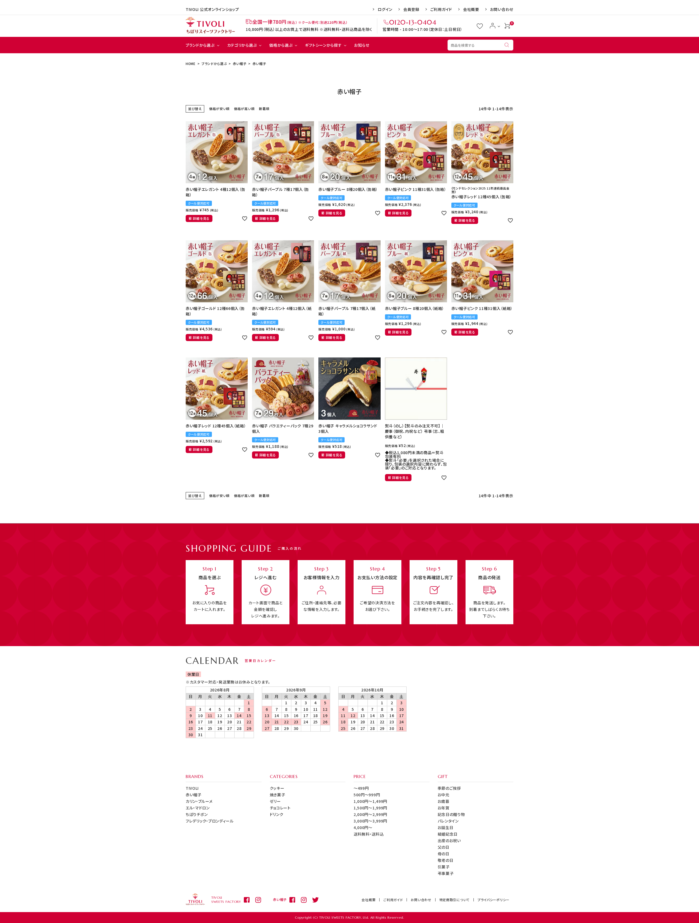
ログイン (385, 9)
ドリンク (276, 814)
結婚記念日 (448, 834)
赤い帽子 (240, 63)
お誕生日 (446, 827)
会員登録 (411, 9)
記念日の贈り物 (451, 814)
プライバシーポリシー (494, 899)
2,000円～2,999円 (370, 814)
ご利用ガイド (441, 9)
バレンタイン (448, 821)
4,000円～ (363, 827)
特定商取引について (454, 899)
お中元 (443, 794)
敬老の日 (446, 860)
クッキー (277, 788)
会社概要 (471, 9)
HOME (191, 63)
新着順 (264, 108)
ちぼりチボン (197, 814)
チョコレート (280, 807)
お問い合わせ (501, 9)
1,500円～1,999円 (370, 807)
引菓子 (444, 866)
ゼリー (275, 801)
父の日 (443, 847)
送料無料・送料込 (369, 834)
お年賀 (443, 807)
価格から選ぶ (280, 45)
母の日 (443, 853)
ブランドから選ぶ (200, 45)
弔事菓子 (446, 873)
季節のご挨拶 (449, 788)
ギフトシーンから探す (323, 45)
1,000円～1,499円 (370, 801)
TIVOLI (192, 788)
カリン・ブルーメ (199, 801)
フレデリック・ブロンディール (210, 821)
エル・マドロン (198, 807)
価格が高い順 (244, 108)
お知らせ (361, 45)
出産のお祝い (449, 840)
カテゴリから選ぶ (242, 45)
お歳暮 (443, 801)
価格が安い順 (219, 108)
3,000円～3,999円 (370, 821)
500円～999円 (367, 794)
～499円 (361, 788)
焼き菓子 (277, 794)
